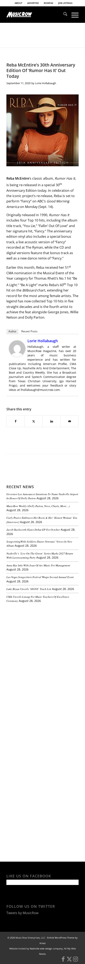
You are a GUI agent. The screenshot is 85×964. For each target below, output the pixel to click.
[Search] (63, 14)
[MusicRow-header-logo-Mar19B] (35, 14)
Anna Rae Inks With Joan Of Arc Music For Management (38, 565)
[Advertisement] (37, 634)
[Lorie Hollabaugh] (17, 355)
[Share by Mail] (69, 421)
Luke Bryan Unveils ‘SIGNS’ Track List (28, 589)
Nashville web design (41, 948)
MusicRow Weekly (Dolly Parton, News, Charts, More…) (38, 506)
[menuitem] (19, 3)
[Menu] (73, 14)
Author (12, 331)
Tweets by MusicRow (22, 913)
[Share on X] (33, 421)
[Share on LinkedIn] (51, 421)
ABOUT (18, 3)
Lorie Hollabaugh (45, 83)
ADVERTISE (33, 3)
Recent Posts (29, 331)
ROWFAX (48, 3)
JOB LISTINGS (65, 3)
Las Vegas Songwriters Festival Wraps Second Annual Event (40, 577)
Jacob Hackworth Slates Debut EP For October (33, 529)
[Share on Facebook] (16, 421)
